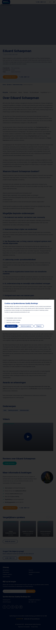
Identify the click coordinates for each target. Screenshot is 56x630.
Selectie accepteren (26, 326)
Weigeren (38, 326)
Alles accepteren (11, 326)
